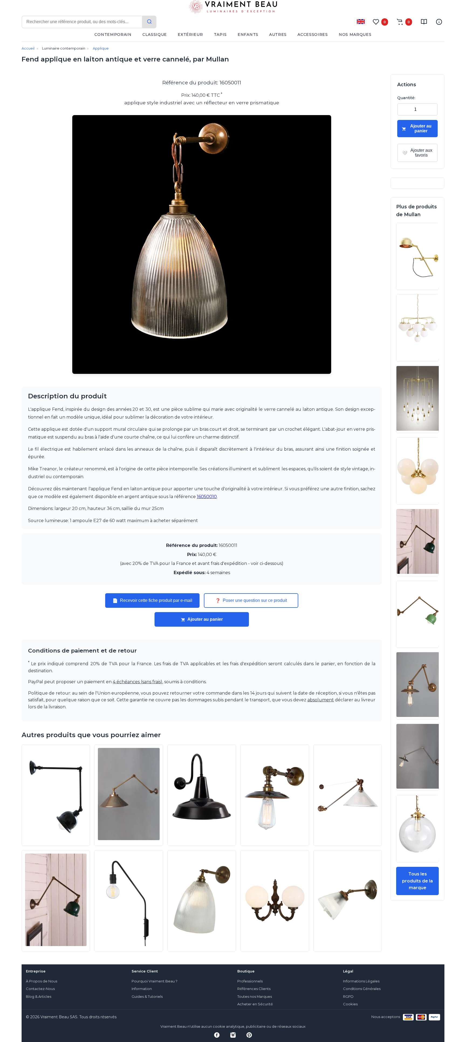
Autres (278, 34)
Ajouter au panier (205, 619)
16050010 (207, 496)
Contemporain (112, 34)
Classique (154, 34)
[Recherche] (149, 22)
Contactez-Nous (40, 989)
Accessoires (312, 34)
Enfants (248, 34)
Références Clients (253, 989)
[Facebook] (217, 1035)
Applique (101, 48)
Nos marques (355, 34)
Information (142, 989)
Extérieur (190, 34)
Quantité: (406, 97)
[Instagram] (233, 1035)
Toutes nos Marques (254, 997)
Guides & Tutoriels (147, 997)
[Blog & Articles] (424, 21)
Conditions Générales (362, 989)
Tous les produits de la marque (417, 880)
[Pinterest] (249, 1035)
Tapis (220, 34)
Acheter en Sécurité (255, 1004)
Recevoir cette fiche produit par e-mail (152, 600)
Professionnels (250, 981)
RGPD (348, 997)
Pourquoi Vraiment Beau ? (154, 981)
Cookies (350, 1004)
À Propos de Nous (41, 981)
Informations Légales (361, 981)
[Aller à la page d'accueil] (233, 8)
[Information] (439, 21)
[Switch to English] (360, 21)
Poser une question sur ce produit (251, 600)
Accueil (28, 48)
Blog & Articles (38, 997)
